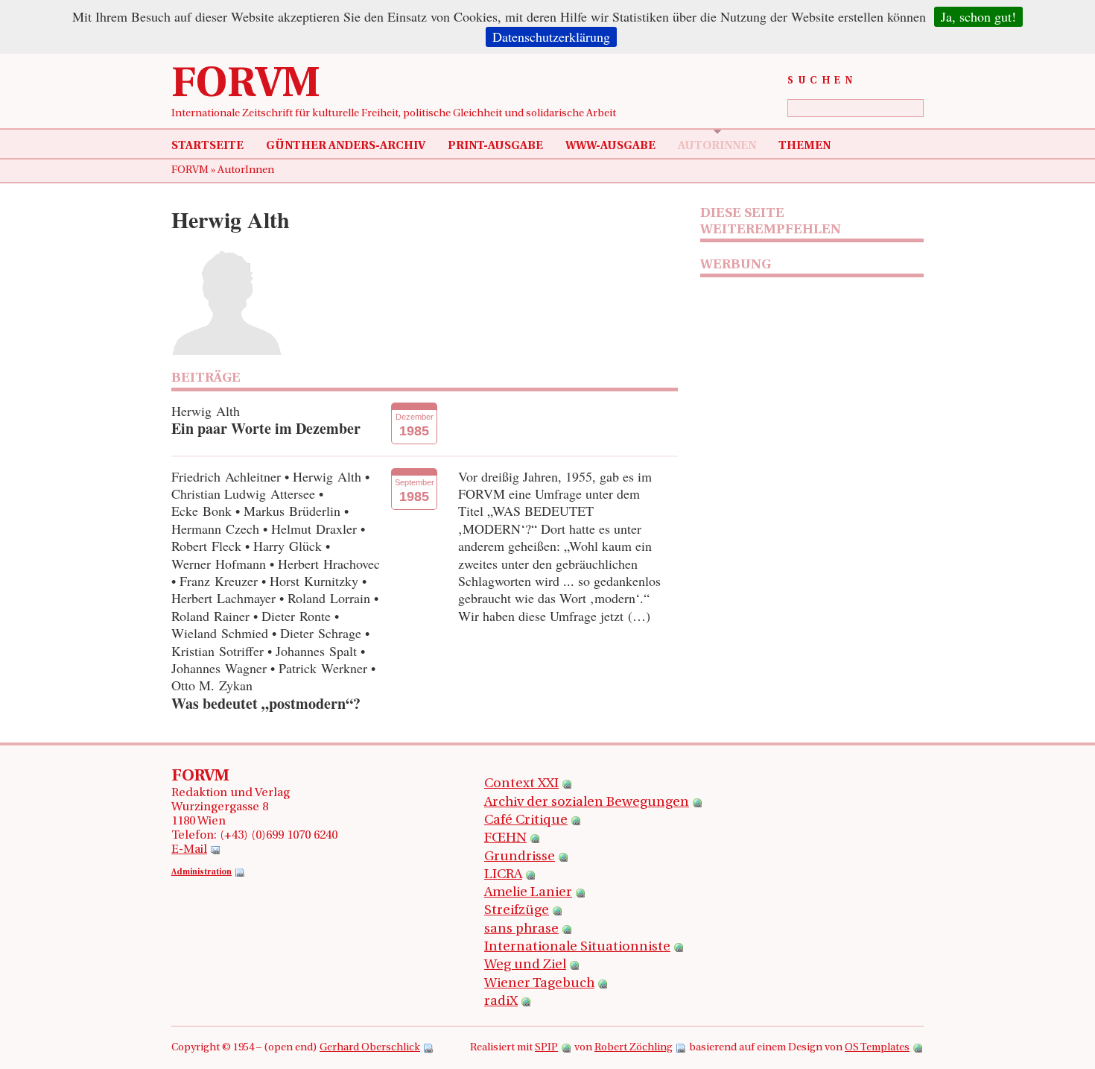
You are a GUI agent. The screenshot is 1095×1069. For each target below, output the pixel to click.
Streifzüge (516, 911)
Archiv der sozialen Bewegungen (586, 803)
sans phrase (521, 929)
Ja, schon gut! (978, 16)
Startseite (207, 146)
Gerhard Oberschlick (370, 1047)
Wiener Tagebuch (539, 984)
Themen (804, 146)
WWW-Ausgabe (610, 146)
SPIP (546, 1047)
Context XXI (521, 784)
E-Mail (189, 850)
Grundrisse (519, 857)
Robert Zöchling (633, 1047)
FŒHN (505, 838)
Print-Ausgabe (495, 146)
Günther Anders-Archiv (345, 146)
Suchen (822, 81)
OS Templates (877, 1047)
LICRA (503, 875)
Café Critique (526, 820)
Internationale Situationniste (577, 947)
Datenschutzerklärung (551, 36)
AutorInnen (717, 146)
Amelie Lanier (528, 893)
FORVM (245, 86)
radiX (501, 1002)
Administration (201, 872)
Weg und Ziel (525, 965)
